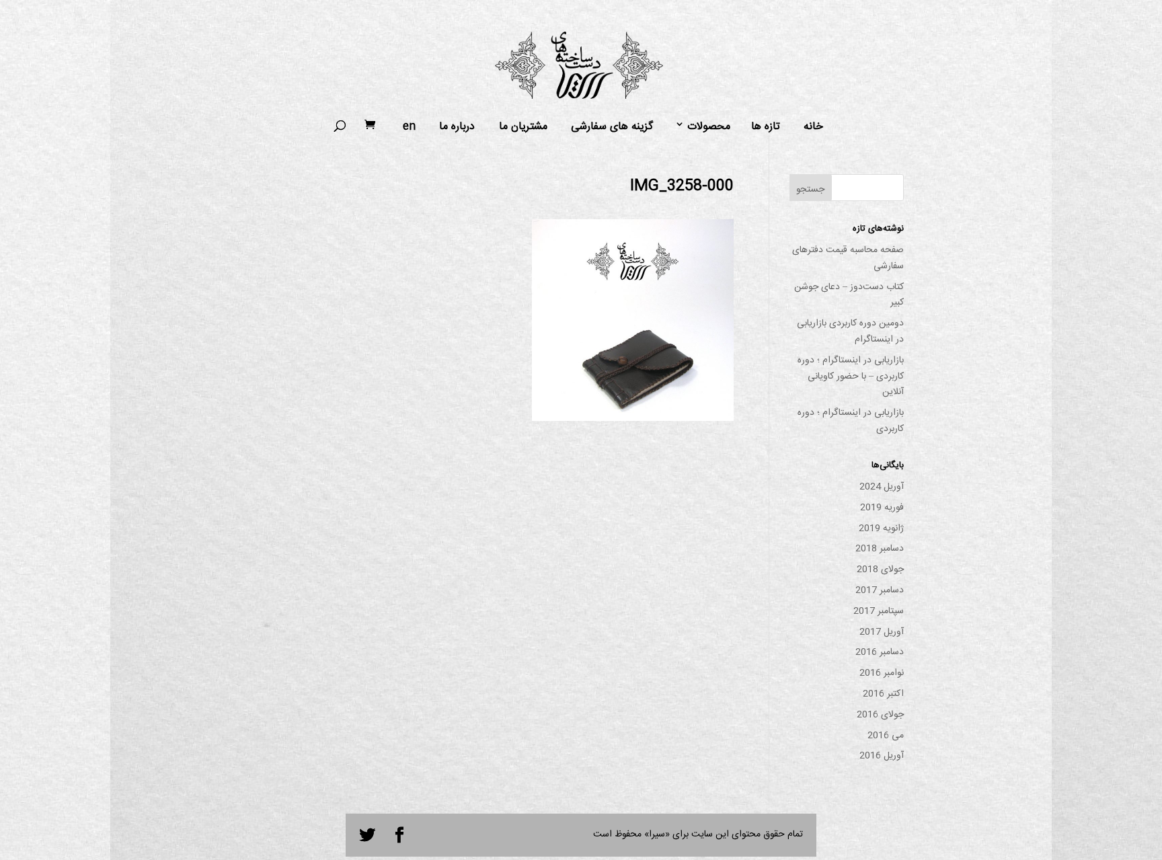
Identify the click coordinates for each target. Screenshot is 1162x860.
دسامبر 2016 (879, 652)
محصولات (708, 127)
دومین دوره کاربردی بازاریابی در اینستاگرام (850, 331)
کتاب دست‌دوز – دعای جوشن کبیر (849, 295)
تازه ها (765, 127)
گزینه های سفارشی (612, 127)
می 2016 (885, 736)
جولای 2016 (880, 715)
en (409, 127)
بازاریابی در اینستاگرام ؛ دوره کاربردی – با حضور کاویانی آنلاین (851, 376)
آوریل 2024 (881, 487)
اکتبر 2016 (883, 694)
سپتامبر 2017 (878, 611)
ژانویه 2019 (881, 528)
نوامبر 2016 (881, 673)
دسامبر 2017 (879, 590)
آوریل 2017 (881, 632)
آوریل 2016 (881, 756)
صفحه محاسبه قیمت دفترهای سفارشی (848, 258)
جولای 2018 (880, 569)
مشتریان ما (523, 127)
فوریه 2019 (882, 508)
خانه (813, 127)
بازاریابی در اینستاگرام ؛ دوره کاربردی (851, 421)
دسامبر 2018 (879, 549)
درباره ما (457, 127)
